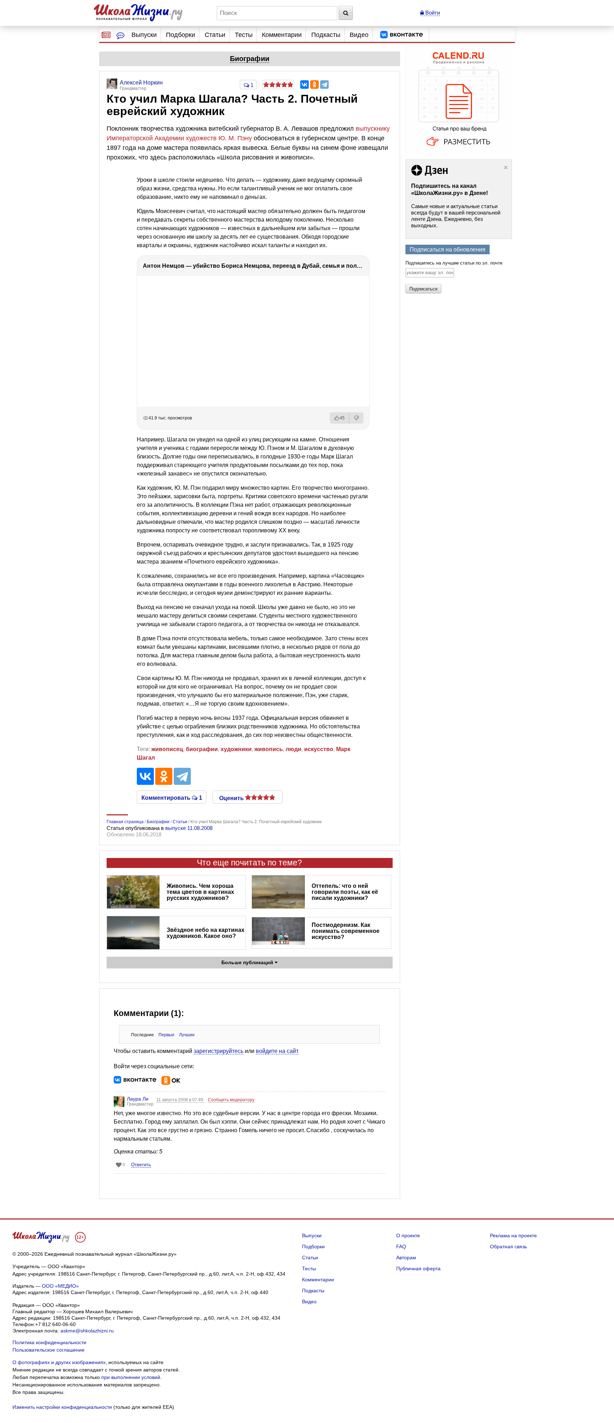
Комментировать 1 (171, 797)
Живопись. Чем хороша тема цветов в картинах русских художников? (200, 892)
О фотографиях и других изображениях (59, 1362)
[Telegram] (324, 84)
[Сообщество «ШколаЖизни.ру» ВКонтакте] (401, 35)
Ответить (141, 1164)
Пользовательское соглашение (48, 1350)
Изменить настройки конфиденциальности (62, 1407)
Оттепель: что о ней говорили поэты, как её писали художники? (345, 892)
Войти (432, 13)
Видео (359, 34)
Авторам (406, 1257)
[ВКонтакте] (304, 84)
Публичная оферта (418, 1268)
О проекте (408, 1235)
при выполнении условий (130, 1377)
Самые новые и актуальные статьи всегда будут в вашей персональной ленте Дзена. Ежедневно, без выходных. (455, 215)
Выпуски (144, 34)
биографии (202, 749)
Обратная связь (508, 1246)
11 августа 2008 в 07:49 (180, 1099)
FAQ (401, 1246)
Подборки (180, 34)
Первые (166, 1034)
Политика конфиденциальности (49, 1342)
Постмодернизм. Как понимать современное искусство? (345, 931)
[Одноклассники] (314, 84)
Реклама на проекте (513, 1235)
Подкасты (325, 34)
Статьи (215, 34)
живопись (268, 749)
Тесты (244, 34)
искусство (318, 749)
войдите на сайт (277, 1051)
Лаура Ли (138, 1099)
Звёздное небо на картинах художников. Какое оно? (205, 933)
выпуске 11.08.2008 (188, 828)
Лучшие (187, 1034)
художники (236, 749)
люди (293, 749)
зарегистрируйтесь (218, 1051)
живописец (167, 749)
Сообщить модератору (231, 1099)
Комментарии (282, 34)
